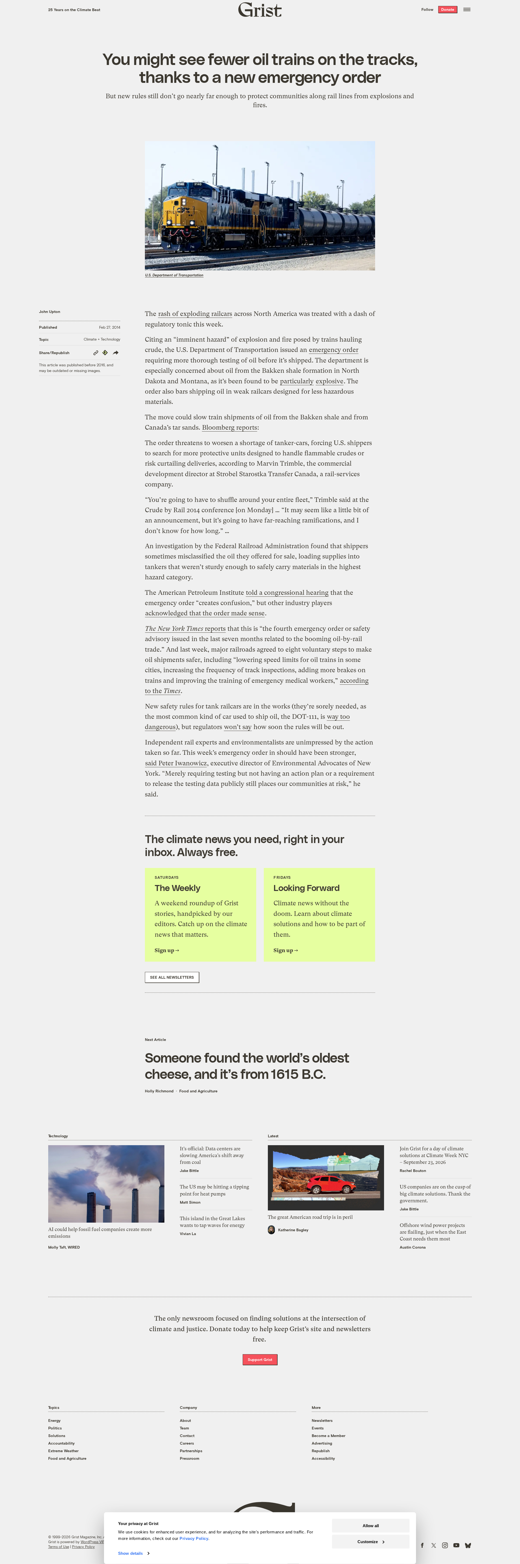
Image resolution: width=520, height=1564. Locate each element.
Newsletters (322, 1420)
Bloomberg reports (229, 427)
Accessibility (323, 1458)
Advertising (322, 1443)
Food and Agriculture (198, 1091)
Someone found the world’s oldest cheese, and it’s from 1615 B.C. (247, 1065)
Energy (54, 1420)
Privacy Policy (83, 1547)
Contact (187, 1435)
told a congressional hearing (287, 592)
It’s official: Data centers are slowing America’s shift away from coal (212, 1155)
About (185, 1420)
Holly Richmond (159, 1091)
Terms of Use (58, 1547)
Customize (368, 1541)
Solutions (56, 1435)
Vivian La (188, 1233)
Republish (321, 1450)
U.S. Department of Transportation (174, 275)
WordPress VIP (93, 1542)
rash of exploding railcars (195, 314)
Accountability (61, 1443)
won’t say (238, 727)
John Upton (49, 311)
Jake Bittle (189, 1170)
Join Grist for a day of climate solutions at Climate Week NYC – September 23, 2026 (434, 1155)
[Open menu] (467, 9)
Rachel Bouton (413, 1170)
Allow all (371, 1525)
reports (185, 628)
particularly (297, 381)
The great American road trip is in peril (310, 1217)
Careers (187, 1443)
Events (318, 1428)
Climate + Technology (102, 339)
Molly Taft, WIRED (64, 1247)
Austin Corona (413, 1247)
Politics (55, 1428)
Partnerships (191, 1450)
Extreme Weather (63, 1450)
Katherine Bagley (293, 1229)
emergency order (333, 350)
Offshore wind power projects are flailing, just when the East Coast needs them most (433, 1232)
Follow (427, 9)
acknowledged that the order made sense (205, 613)
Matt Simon (190, 1202)
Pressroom (189, 1458)
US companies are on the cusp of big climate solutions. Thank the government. (435, 1193)
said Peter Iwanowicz (176, 763)
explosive (329, 381)
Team (184, 1428)
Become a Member (328, 1435)
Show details (130, 1553)
